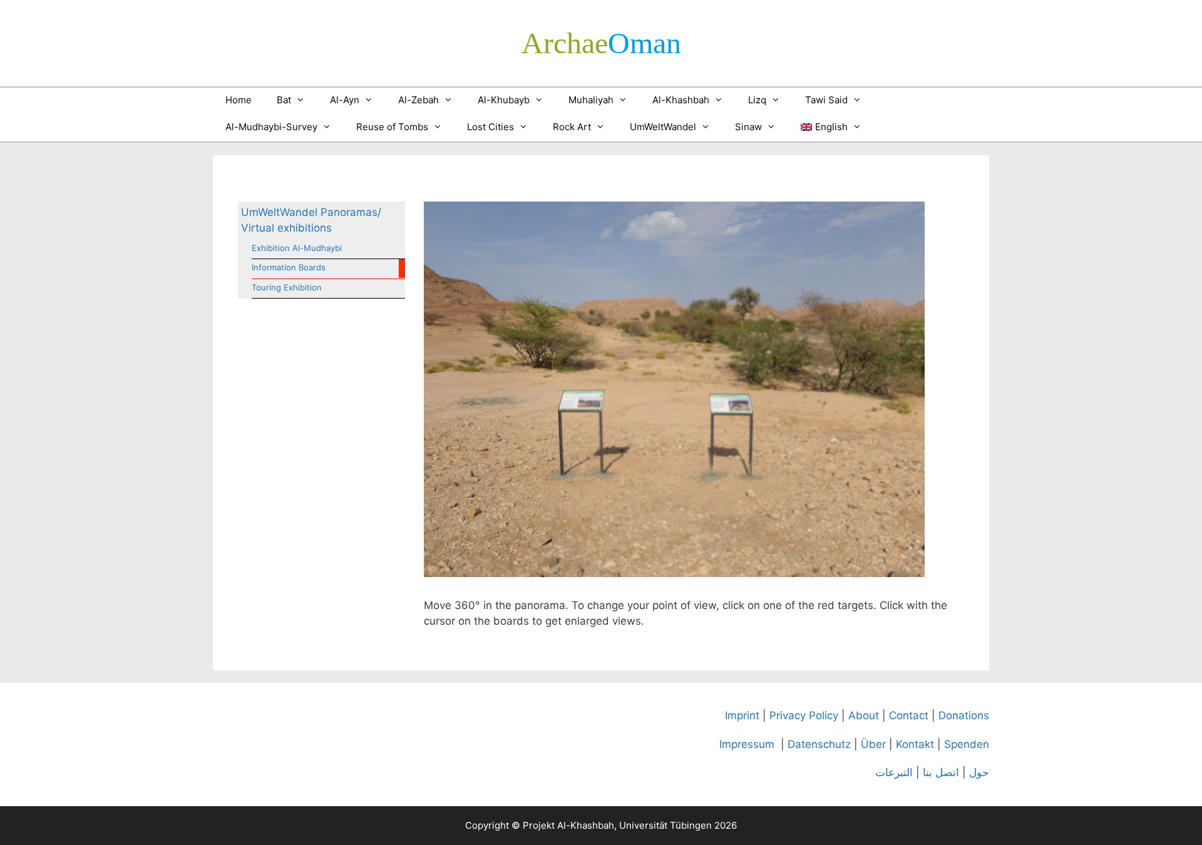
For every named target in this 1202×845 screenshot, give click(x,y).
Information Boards (289, 267)
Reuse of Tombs (392, 127)
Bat (284, 100)
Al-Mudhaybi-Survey (271, 127)
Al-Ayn (344, 100)
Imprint (742, 715)
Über (873, 744)
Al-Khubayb (504, 100)
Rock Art (572, 127)
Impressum (746, 744)
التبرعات (894, 772)
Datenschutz (819, 744)
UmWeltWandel (663, 127)
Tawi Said (826, 100)
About (863, 715)
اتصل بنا (941, 772)
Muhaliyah (591, 100)
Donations (963, 715)
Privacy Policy (803, 715)
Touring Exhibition (287, 287)
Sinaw (748, 127)
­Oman (601, 42)
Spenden (966, 744)
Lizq (757, 100)
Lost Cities (490, 127)
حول (979, 772)
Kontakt (915, 744)
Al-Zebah (418, 100)
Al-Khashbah (680, 100)
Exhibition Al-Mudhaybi (297, 248)
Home (238, 100)
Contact (908, 715)
